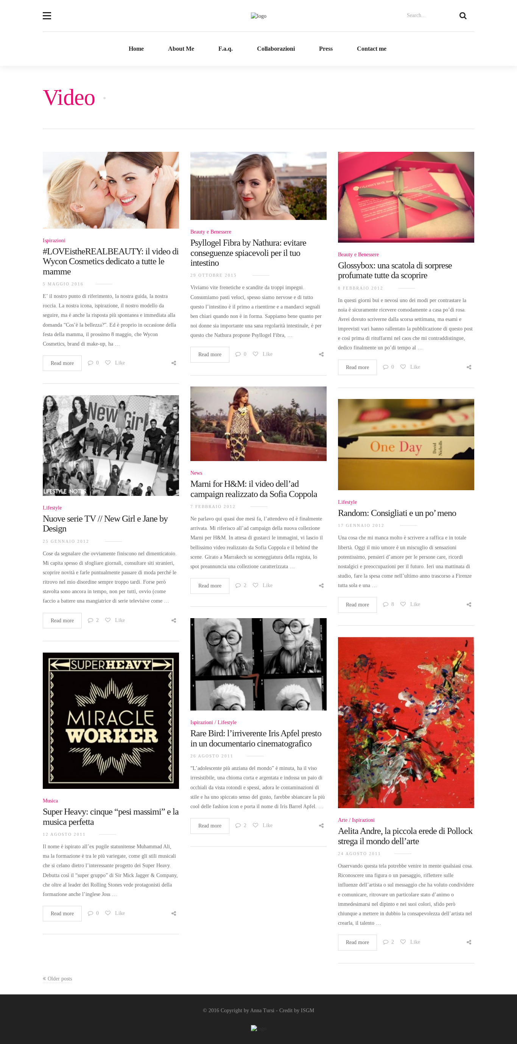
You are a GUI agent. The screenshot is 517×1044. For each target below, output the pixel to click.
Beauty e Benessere (210, 232)
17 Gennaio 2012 (361, 525)
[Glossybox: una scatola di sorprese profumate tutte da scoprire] (406, 201)
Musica (50, 801)
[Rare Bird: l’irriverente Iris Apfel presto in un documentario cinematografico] (258, 669)
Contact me (371, 48)
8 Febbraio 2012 (360, 288)
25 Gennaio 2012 (66, 541)
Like (119, 363)
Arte (342, 820)
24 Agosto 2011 (359, 853)
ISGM (307, 1010)
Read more (62, 363)
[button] (47, 11)
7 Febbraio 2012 (213, 506)
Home (136, 48)
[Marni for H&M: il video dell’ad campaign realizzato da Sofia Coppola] (258, 428)
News (196, 473)
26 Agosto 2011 (212, 756)
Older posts (60, 979)
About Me (181, 48)
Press (326, 48)
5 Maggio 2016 (63, 284)
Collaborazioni (276, 48)
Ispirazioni (54, 240)
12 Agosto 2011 (64, 834)
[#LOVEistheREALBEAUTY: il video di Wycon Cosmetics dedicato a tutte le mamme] (111, 194)
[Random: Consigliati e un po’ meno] (406, 449)
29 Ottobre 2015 (213, 275)
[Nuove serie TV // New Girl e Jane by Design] (111, 450)
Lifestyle (52, 508)
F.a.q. (225, 48)
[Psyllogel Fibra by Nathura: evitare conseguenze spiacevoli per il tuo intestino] (258, 190)
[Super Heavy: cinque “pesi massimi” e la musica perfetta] (111, 725)
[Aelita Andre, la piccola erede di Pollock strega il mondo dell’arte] (406, 727)
